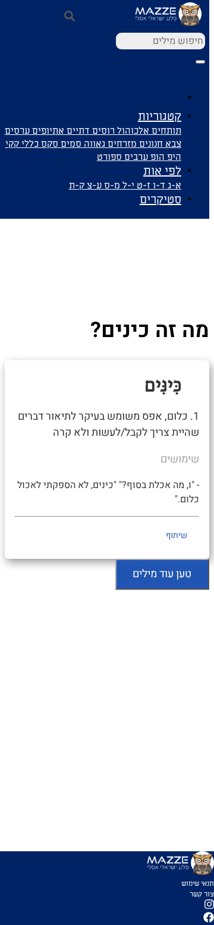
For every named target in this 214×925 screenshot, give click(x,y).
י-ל (127, 185)
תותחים (165, 130)
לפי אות (162, 171)
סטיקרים (160, 199)
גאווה (93, 143)
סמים (69, 143)
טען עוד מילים (162, 574)
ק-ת (76, 185)
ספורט (109, 156)
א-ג (173, 185)
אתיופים (47, 130)
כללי (29, 143)
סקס (48, 143)
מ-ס (111, 185)
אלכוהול (132, 130)
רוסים (102, 130)
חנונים (150, 143)
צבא (172, 143)
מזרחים (121, 143)
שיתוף (176, 535)
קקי (12, 143)
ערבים (135, 156)
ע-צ (93, 185)
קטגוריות (159, 116)
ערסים (17, 130)
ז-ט (142, 185)
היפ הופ (164, 156)
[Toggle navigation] (200, 62)
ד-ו (157, 185)
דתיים (77, 130)
